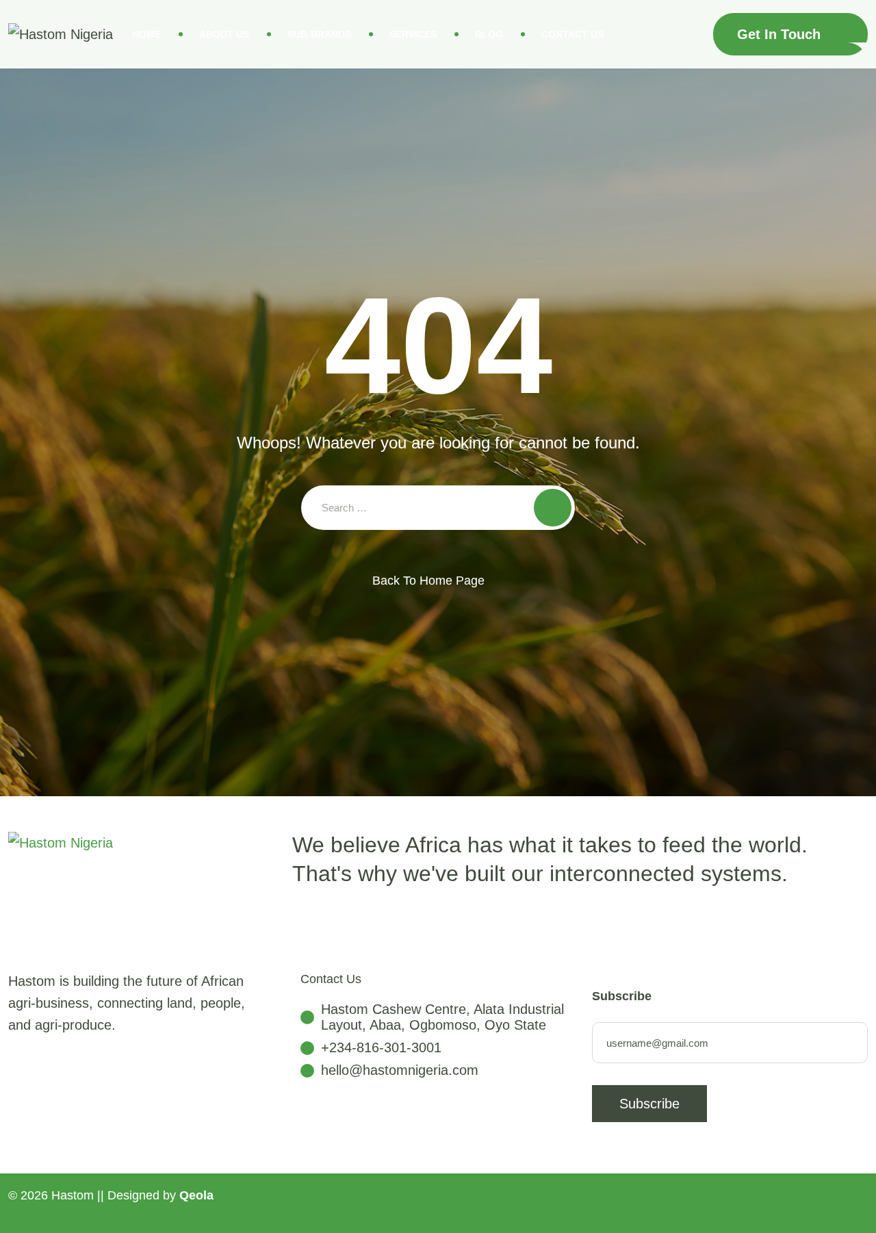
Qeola (196, 1195)
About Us (224, 34)
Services (413, 34)
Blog (489, 34)
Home (146, 34)
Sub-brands (319, 34)
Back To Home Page (428, 580)
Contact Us (572, 34)
